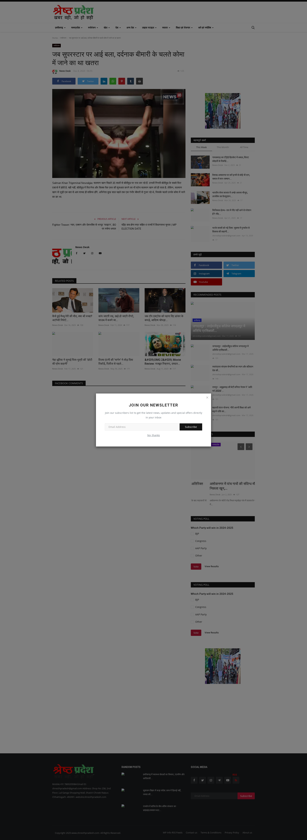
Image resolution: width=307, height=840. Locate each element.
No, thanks (153, 435)
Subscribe (191, 427)
